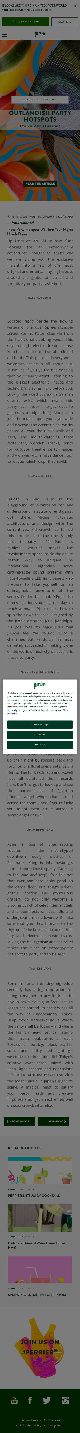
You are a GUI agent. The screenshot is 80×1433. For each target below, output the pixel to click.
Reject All (40, 744)
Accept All (40, 734)
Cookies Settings (40, 724)
